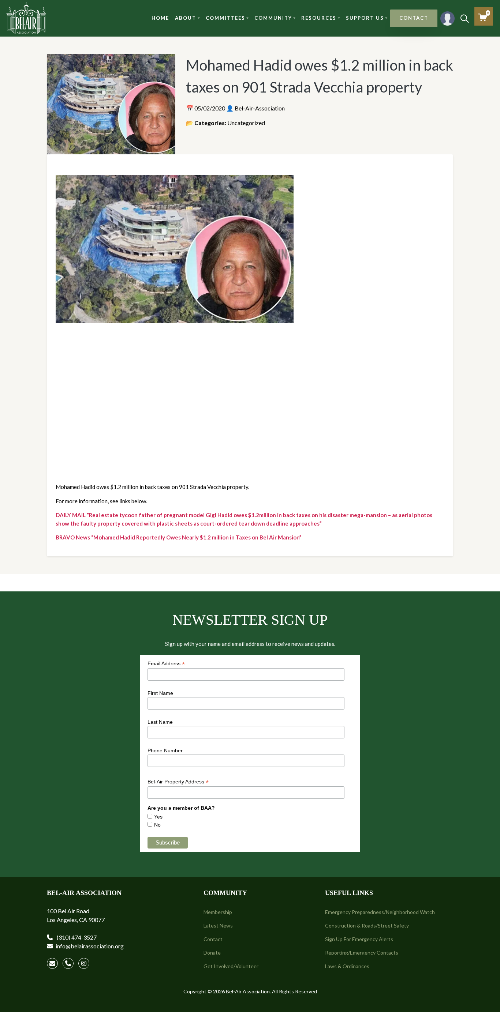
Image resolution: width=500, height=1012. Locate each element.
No (157, 825)
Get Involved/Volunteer (231, 966)
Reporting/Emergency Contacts (361, 952)
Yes (158, 817)
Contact (213, 939)
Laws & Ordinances (347, 966)
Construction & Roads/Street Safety (367, 925)
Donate (212, 952)
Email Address (166, 663)
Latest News (218, 925)
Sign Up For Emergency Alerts (359, 939)
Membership (218, 912)
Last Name (160, 722)
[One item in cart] (482, 17)
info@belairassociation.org (90, 946)
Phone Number (165, 750)
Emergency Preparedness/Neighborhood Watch (380, 912)
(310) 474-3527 (76, 937)
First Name (160, 693)
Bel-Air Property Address (178, 781)
